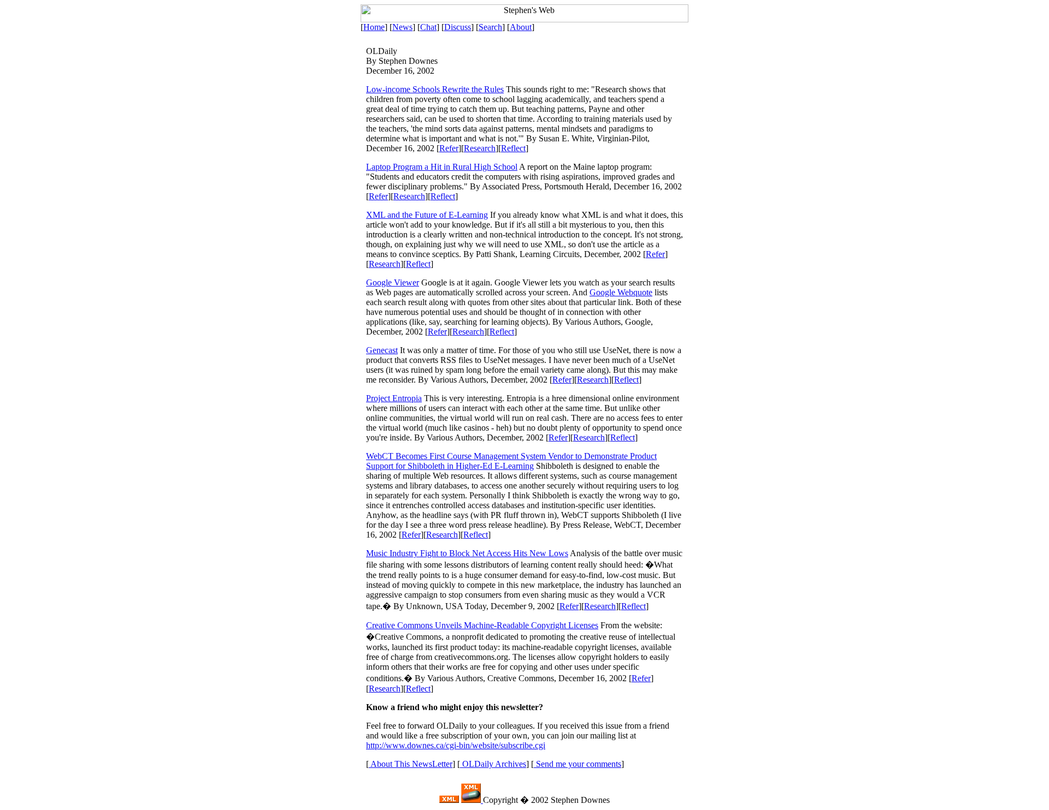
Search (490, 27)
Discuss (457, 27)
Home (374, 27)
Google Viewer (392, 282)
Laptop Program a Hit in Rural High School (441, 166)
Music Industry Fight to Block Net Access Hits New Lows (467, 553)
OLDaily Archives (493, 764)
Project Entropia (394, 398)
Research (480, 148)
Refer (448, 148)
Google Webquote (621, 292)
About (521, 27)
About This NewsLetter (410, 764)
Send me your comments (577, 764)
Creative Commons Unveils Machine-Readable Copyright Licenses (482, 625)
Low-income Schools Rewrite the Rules (435, 89)
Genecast (382, 350)
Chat (428, 27)
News (402, 27)
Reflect (513, 148)
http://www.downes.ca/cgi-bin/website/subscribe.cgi (455, 745)
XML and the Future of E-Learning (427, 214)
